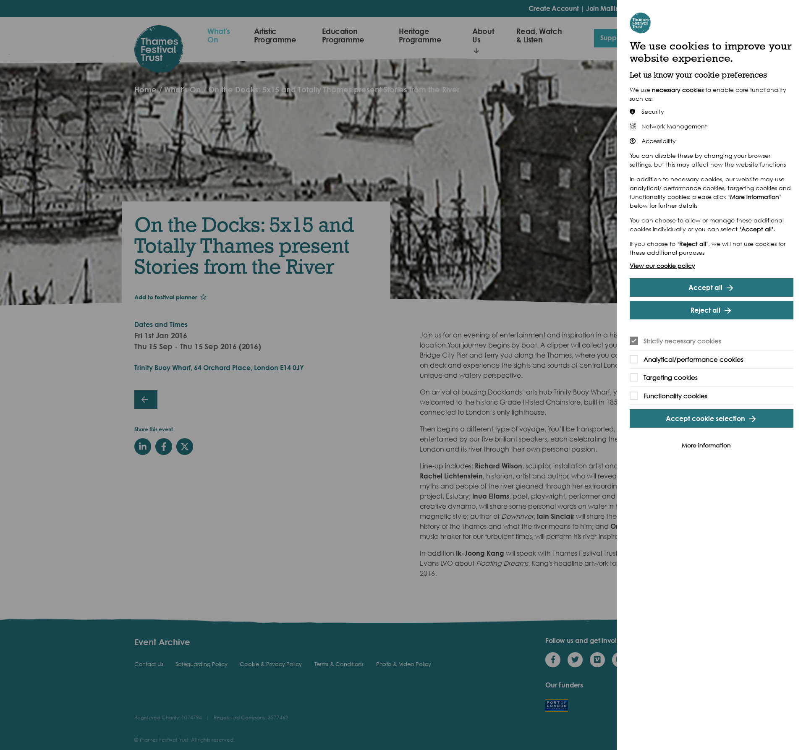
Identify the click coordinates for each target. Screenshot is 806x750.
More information (706, 445)
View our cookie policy (662, 265)
